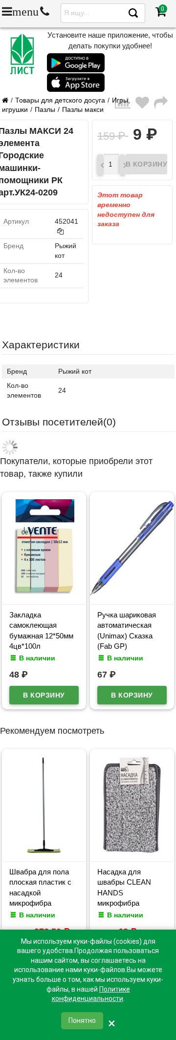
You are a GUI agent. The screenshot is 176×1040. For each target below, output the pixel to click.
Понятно (82, 1020)
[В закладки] (144, 105)
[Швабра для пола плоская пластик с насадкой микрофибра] (44, 851)
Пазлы (45, 109)
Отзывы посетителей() (59, 421)
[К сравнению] (125, 105)
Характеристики (41, 344)
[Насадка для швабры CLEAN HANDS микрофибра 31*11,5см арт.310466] (132, 851)
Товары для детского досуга (60, 100)
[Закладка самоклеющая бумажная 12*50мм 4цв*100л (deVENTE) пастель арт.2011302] (44, 594)
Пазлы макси (83, 109)
